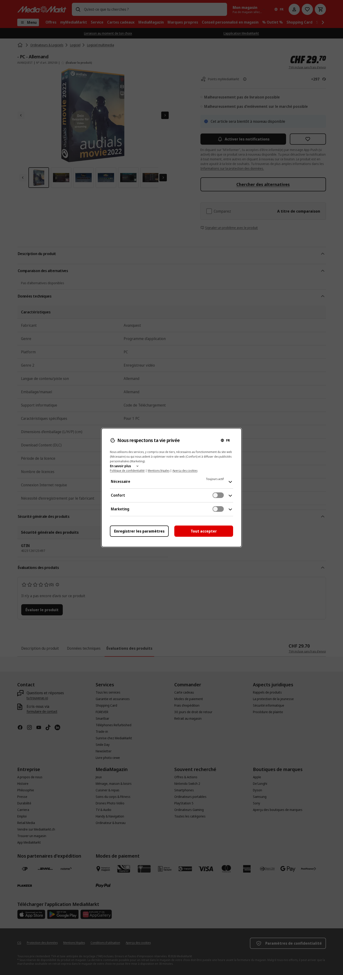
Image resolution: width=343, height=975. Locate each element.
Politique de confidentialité (127, 471)
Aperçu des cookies (184, 471)
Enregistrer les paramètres (139, 531)
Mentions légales (158, 471)
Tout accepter (204, 531)
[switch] (218, 495)
